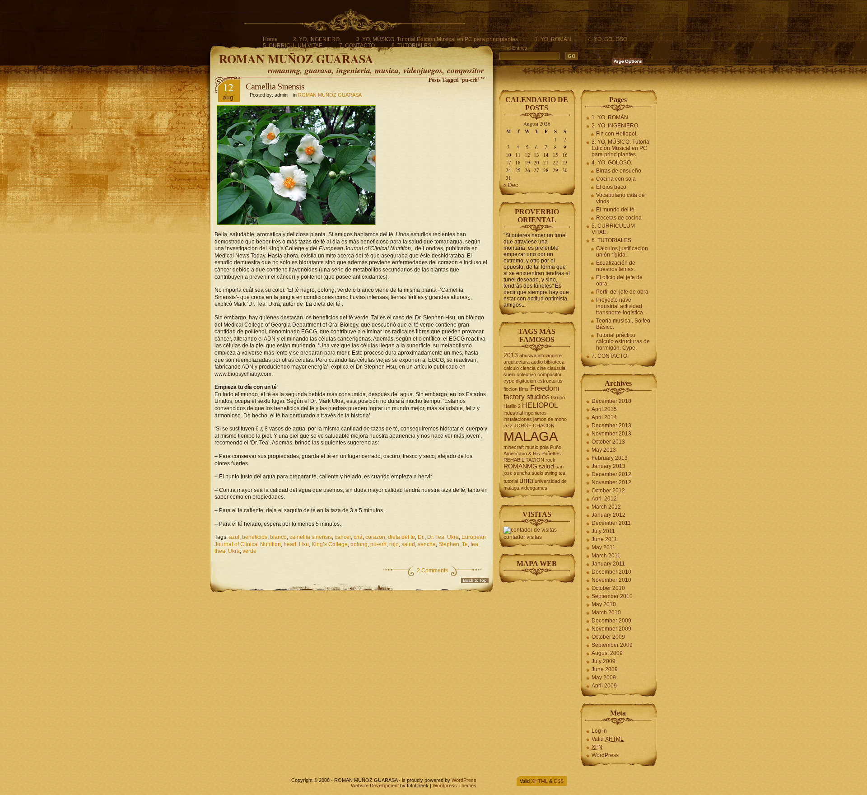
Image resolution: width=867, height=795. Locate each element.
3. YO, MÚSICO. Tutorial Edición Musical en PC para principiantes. (437, 39)
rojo (394, 544)
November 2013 (611, 433)
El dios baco (611, 187)
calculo (511, 368)
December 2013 (611, 425)
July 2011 (603, 531)
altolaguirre (550, 355)
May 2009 (604, 677)
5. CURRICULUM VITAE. (293, 45)
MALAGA (530, 436)
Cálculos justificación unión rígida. (622, 251)
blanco (278, 537)
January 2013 (608, 466)
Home (270, 39)
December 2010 (611, 572)
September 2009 (612, 645)
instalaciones (517, 419)
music (531, 447)
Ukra (234, 551)
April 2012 (604, 499)
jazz (508, 425)
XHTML (539, 781)
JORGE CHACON (534, 425)
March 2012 (606, 507)
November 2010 (611, 580)
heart (290, 544)
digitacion (526, 380)
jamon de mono (550, 419)
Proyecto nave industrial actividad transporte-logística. (620, 306)
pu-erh (378, 544)
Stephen (448, 544)
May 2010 (604, 604)
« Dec (510, 185)
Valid (608, 739)
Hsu (304, 544)
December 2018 (611, 401)
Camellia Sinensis (275, 86)
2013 (510, 355)
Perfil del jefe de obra (622, 292)
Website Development (375, 785)
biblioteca (554, 362)
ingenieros (535, 413)
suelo (537, 473)
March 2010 (606, 612)
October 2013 (608, 442)
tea (474, 544)
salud (408, 544)
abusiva (527, 355)
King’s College (330, 544)
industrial (513, 413)
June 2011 (604, 539)
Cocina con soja (616, 179)
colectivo (526, 374)
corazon (375, 537)
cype (508, 380)
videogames (534, 488)
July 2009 (603, 661)
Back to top (475, 580)
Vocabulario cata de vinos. (620, 198)
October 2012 (608, 490)
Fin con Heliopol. (617, 134)
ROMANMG (520, 466)
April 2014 (604, 417)
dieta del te (401, 537)
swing (551, 473)
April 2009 (604, 686)
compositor (549, 374)
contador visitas (522, 537)
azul (234, 537)
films (524, 389)
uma (526, 480)
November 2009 (611, 629)
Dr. (421, 537)
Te (465, 544)
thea (219, 551)
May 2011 (603, 547)
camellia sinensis (310, 537)
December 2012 (611, 474)
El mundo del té (615, 209)
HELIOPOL (540, 405)
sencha (427, 544)
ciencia (528, 368)
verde (249, 551)
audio (537, 362)
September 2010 (612, 596)
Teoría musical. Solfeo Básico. (623, 324)
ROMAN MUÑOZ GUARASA (296, 58)
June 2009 (605, 669)
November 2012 (611, 482)
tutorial (510, 481)
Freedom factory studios (531, 392)
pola (544, 447)
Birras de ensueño (618, 171)
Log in (599, 731)
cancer (343, 537)
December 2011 (611, 523)
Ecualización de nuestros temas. (615, 266)
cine (541, 368)
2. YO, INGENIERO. (317, 39)
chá (358, 537)
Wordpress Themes (454, 785)
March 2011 (606, 555)
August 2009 (607, 653)
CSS (559, 781)
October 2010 (608, 588)
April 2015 (604, 409)
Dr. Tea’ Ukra (443, 537)
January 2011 (608, 564)
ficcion (510, 389)
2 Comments (432, 570)
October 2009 (608, 637)
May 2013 (604, 450)
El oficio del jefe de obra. (619, 280)
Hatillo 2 (512, 406)
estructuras (550, 380)
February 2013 (610, 458)
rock (550, 460)
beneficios (254, 537)
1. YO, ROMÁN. (554, 39)
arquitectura (516, 362)
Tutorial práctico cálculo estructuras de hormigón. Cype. (623, 341)
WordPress (605, 755)
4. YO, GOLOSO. (608, 39)
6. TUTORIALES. (412, 45)
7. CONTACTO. (357, 45)
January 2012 (608, 515)
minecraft (513, 447)
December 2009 (611, 620)
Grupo (558, 397)
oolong (359, 544)
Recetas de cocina (619, 218)
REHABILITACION (523, 460)
